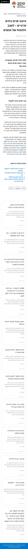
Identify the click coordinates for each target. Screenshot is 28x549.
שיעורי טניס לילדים (16, 459)
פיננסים (18, 188)
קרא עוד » (22, 221)
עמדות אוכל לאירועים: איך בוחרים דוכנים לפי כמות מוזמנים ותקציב (14, 262)
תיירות (11, 188)
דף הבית (24, 14)
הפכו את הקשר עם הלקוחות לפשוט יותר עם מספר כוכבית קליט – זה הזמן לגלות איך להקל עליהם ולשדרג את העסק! (14, 516)
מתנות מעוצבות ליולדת (16, 177)
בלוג (24, 188)
